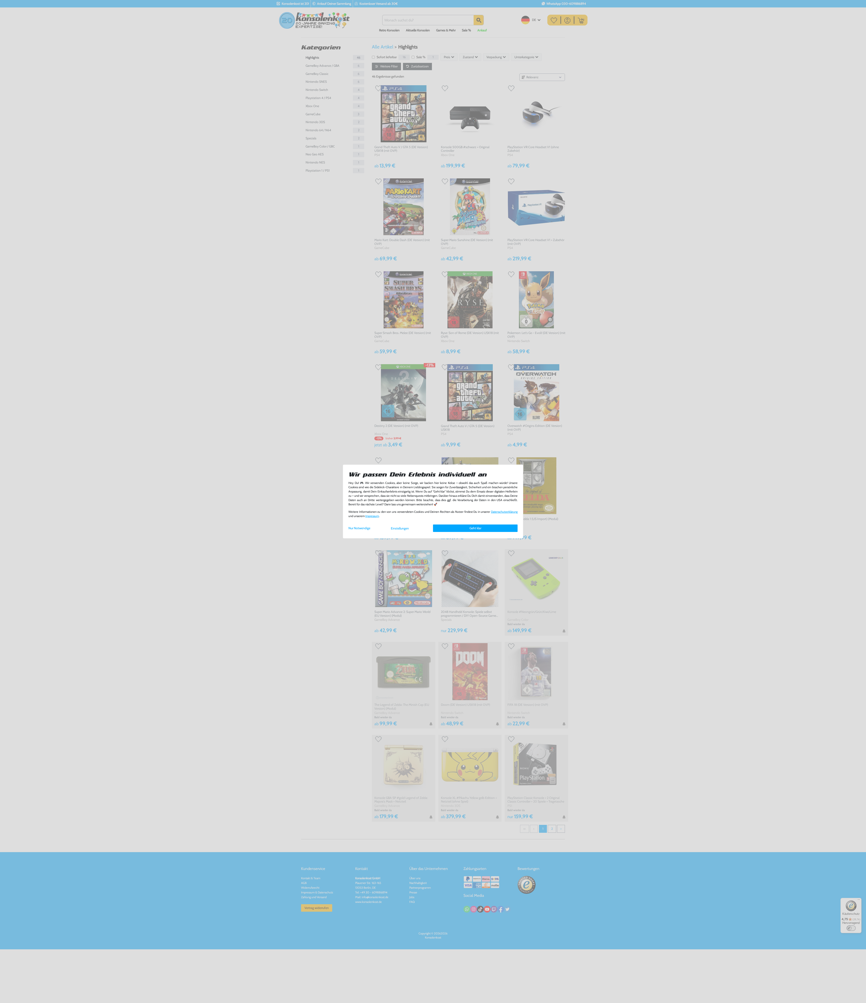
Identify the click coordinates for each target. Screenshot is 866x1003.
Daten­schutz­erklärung (504, 511)
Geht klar (475, 528)
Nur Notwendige (359, 528)
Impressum (372, 516)
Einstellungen (400, 528)
